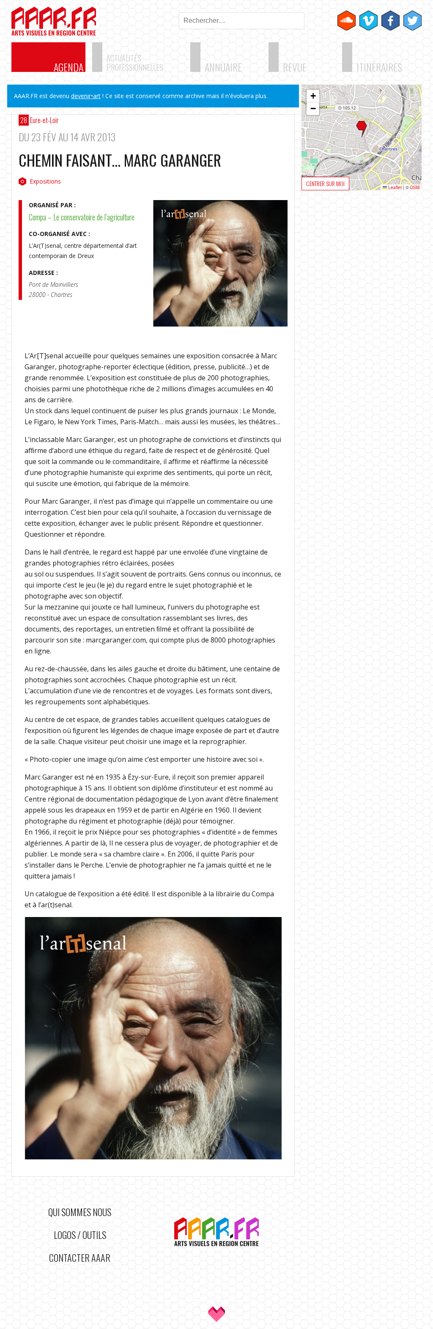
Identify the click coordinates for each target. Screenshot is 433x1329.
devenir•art (86, 96)
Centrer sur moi (325, 183)
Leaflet (394, 187)
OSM (414, 187)
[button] (361, 129)
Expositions (45, 181)
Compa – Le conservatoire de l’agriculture (81, 216)
